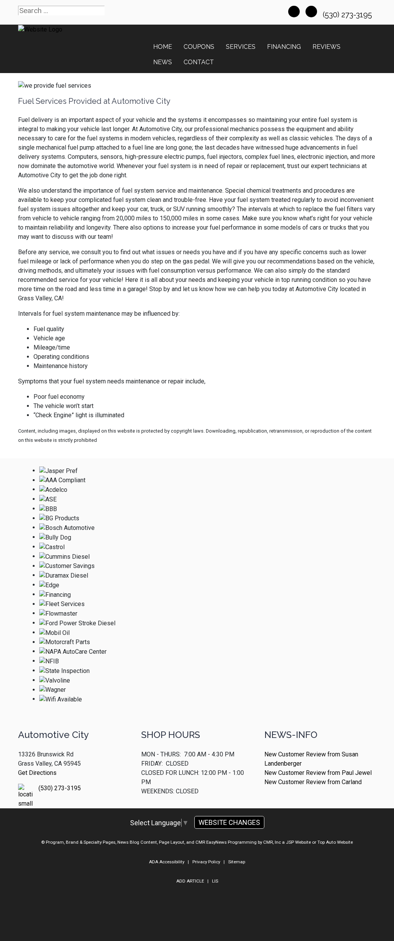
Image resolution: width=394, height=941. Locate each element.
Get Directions (37, 772)
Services (240, 46)
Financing (284, 46)
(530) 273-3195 (348, 14)
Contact (199, 62)
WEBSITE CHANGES (229, 822)
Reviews (326, 46)
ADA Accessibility (166, 861)
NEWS (162, 62)
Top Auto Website (335, 842)
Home (162, 46)
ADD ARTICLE (190, 881)
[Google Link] (311, 11)
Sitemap (236, 861)
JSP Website (298, 842)
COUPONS (199, 46)
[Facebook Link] (294, 11)
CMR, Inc (272, 842)
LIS (215, 881)
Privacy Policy (206, 861)
